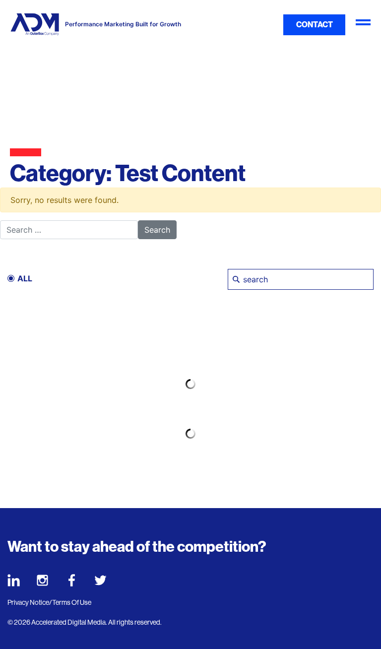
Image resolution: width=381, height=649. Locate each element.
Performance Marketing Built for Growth (123, 24)
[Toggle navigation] (363, 24)
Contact (314, 24)
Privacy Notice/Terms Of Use (49, 602)
